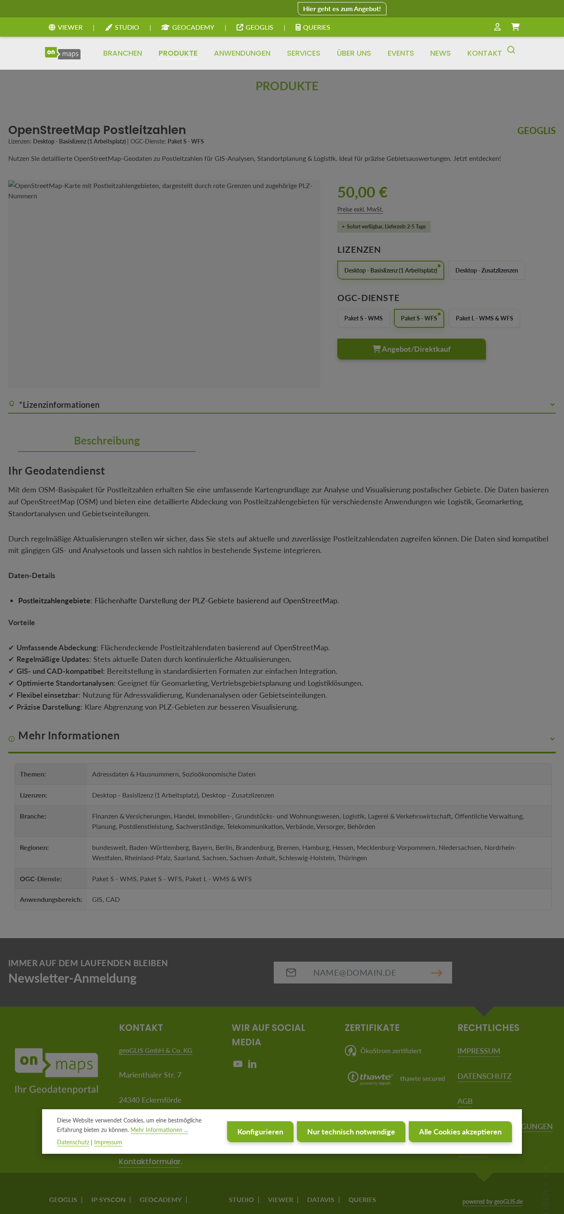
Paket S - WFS (419, 318)
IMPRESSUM (478, 1050)
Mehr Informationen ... (159, 1129)
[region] (164, 284)
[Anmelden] (497, 27)
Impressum (108, 1141)
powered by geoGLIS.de (492, 1201)
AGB (465, 1101)
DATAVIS (320, 1199)
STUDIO (127, 27)
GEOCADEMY (193, 27)
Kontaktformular (150, 1161)
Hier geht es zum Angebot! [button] (342, 8)
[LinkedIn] (252, 1066)
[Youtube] (238, 1066)
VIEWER (70, 27)
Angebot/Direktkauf (415, 348)
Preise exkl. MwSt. (360, 209)
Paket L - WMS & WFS (484, 318)
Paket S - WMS (363, 318)
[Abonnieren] (437, 972)
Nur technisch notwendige (351, 1131)
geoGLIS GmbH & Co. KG (155, 1050)
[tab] (107, 441)
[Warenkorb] (515, 27)
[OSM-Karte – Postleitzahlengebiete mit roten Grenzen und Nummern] (164, 284)
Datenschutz (73, 1141)
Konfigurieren (260, 1131)
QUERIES (316, 27)
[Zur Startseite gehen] (62, 53)
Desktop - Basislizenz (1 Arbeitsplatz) (390, 270)
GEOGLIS (259, 27)
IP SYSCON (108, 1199)
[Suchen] (511, 53)
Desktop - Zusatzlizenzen (486, 270)
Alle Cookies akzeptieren (460, 1131)
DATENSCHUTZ (484, 1075)
